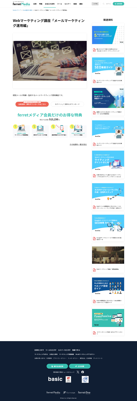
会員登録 (119, 4)
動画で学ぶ (76, 350)
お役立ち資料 (50, 4)
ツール (59, 4)
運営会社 (82, 358)
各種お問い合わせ (40, 358)
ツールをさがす (51, 350)
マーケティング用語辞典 (66, 354)
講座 (81, 4)
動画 (75, 4)
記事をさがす (39, 350)
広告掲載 (95, 4)
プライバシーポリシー (60, 358)
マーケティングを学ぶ (41, 354)
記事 (35, 4)
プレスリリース (97, 358)
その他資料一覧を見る (78, 144)
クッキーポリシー (73, 358)
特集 (40, 4)
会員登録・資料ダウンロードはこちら (32, 103)
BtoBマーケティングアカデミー (85, 354)
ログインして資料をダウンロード (67, 104)
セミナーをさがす (64, 350)
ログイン (108, 3)
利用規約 (49, 358)
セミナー (68, 4)
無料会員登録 (58, 366)
